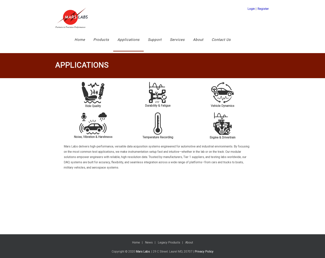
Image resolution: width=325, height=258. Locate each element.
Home (79, 39)
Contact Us (221, 39)
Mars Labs (143, 251)
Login (251, 9)
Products (101, 39)
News (149, 242)
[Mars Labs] (72, 17)
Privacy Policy (204, 251)
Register (263, 9)
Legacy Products (169, 242)
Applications (128, 39)
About (198, 39)
